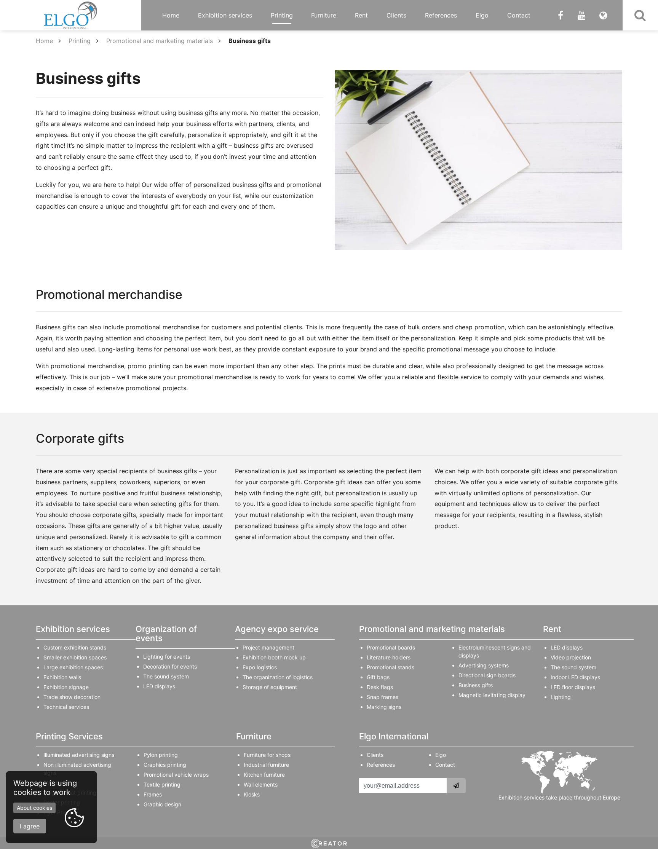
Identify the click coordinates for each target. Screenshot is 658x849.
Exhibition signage (66, 687)
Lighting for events (166, 656)
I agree (30, 826)
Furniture (323, 15)
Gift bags (378, 677)
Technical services (66, 707)
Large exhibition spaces (73, 667)
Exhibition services (225, 15)
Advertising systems (483, 665)
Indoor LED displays (575, 677)
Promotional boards (391, 647)
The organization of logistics (278, 677)
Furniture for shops (267, 755)
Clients (396, 15)
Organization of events (166, 633)
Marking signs (384, 707)
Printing (282, 15)
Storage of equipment (270, 687)
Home (170, 15)
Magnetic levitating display (491, 695)
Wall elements (261, 784)
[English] (603, 15)
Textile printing (162, 784)
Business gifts (475, 685)
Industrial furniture (266, 764)
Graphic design (162, 804)
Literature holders (388, 657)
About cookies (34, 807)
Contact (518, 15)
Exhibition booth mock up (274, 657)
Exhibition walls (62, 677)
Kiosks (252, 794)
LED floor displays (573, 687)
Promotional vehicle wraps (176, 774)
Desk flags (380, 687)
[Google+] (581, 15)
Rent (361, 15)
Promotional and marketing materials (159, 41)
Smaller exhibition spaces (75, 657)
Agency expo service (277, 629)
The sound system (166, 676)
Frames (153, 794)
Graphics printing (165, 764)
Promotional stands (390, 667)
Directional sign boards (487, 675)
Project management (268, 647)
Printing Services (69, 736)
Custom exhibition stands (74, 647)
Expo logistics (260, 667)
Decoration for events (170, 666)
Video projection (571, 657)
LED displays (159, 686)
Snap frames (382, 697)
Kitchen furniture (264, 774)
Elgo (482, 15)
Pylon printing (161, 755)
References (441, 15)
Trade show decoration (72, 697)
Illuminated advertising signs (78, 755)
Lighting (561, 697)
